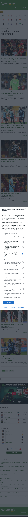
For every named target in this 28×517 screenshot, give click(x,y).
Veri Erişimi (12, 307)
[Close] (25, 209)
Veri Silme (6, 307)
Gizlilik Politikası (20, 307)
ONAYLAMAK (8, 302)
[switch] (23, 237)
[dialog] (14, 258)
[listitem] (14, 234)
